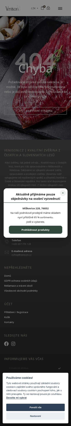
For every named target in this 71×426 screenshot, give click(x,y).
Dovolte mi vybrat (16, 397)
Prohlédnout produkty (35, 229)
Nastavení (35, 416)
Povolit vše (35, 407)
